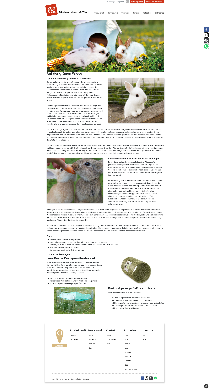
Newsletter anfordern (154, 2)
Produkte (73, 335)
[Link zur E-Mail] (206, 40)
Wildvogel (128, 352)
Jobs (144, 335)
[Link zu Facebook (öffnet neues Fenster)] (206, 29)
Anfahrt (109, 344)
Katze (126, 339)
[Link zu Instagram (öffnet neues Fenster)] (206, 35)
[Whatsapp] (155, 378)
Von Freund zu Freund (131, 369)
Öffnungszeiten (137, 2)
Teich (126, 365)
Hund (126, 335)
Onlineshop (159, 13)
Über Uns (125, 13)
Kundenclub (92, 339)
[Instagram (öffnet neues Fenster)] (146, 378)
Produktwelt (99, 13)
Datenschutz (76, 379)
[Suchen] (127, 1)
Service (91, 335)
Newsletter (92, 344)
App (90, 348)
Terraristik (128, 361)
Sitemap (86, 379)
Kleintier (127, 344)
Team (144, 339)
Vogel (126, 348)
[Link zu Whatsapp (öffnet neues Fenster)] (206, 46)
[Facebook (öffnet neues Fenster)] (142, 378)
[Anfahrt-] (59, 339)
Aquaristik (128, 356)
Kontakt (136, 13)
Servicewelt (113, 13)
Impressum (64, 379)
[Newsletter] (151, 378)
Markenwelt (74, 339)
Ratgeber (147, 13)
